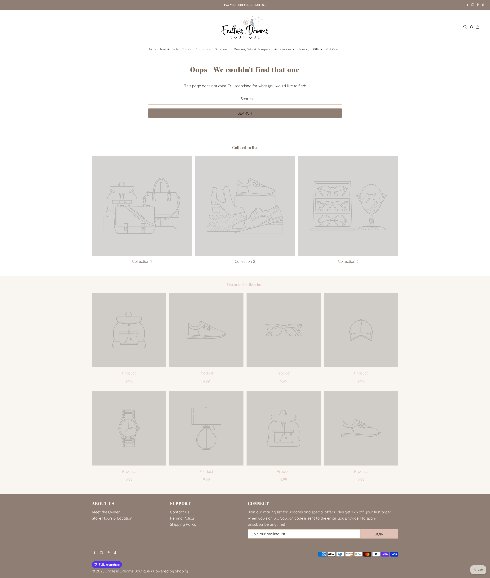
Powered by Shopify (170, 571)
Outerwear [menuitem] (222, 49)
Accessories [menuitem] (282, 49)
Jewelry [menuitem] (303, 49)
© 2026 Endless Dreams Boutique (121, 571)
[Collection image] (142, 206)
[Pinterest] (478, 5)
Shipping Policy (183, 524)
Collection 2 (245, 261)
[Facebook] (468, 5)
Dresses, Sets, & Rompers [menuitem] (252, 49)
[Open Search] (465, 27)
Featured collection (245, 284)
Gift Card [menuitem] (332, 49)
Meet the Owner (106, 512)
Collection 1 (142, 261)
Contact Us (179, 512)
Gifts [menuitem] (316, 49)
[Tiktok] (483, 5)
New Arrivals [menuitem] (169, 49)
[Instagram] (472, 5)
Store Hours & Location (112, 518)
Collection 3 (348, 261)
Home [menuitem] (152, 49)
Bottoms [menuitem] (202, 49)
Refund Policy (182, 518)
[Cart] (477, 27)
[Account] (471, 27)
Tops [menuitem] (185, 49)
